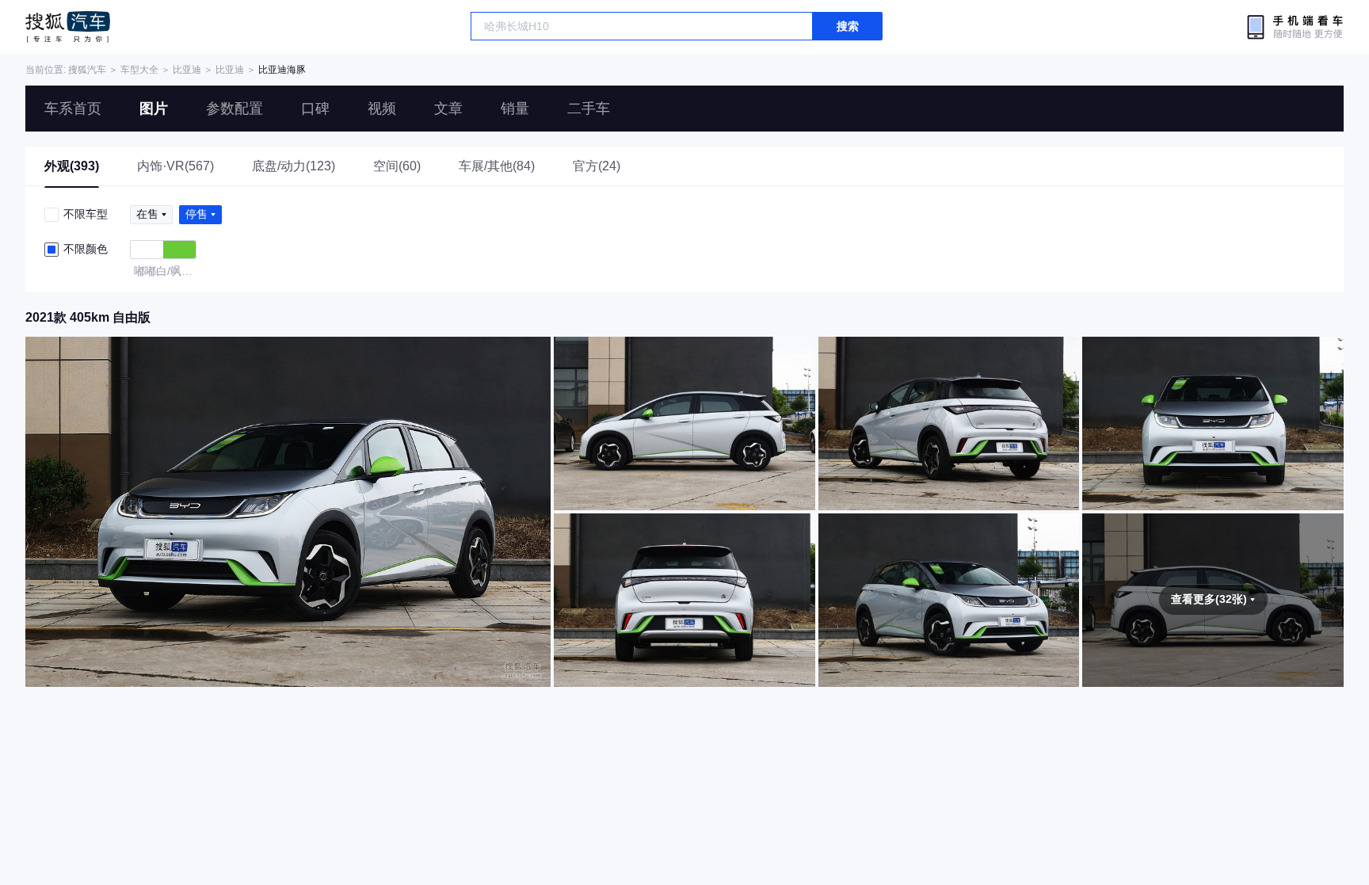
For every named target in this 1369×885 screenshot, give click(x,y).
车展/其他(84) (497, 166)
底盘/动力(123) (293, 166)
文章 (448, 108)
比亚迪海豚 (282, 69)
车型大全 (139, 69)
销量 (515, 108)
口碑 (315, 108)
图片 (153, 108)
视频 (382, 108)
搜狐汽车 (67, 27)
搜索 (848, 26)
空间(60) (397, 166)
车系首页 (72, 108)
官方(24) (596, 166)
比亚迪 (187, 69)
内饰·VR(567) (175, 166)
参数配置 (234, 108)
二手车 (588, 108)
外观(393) (71, 166)
